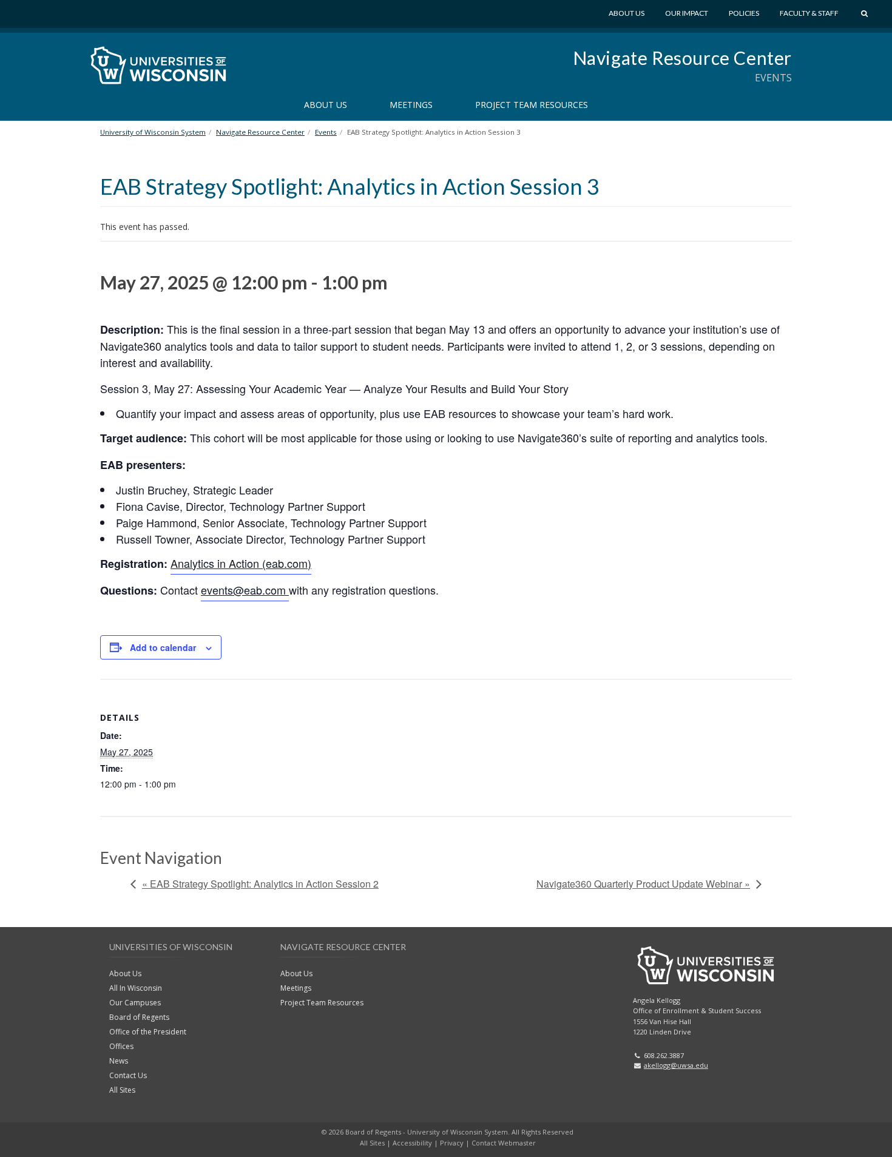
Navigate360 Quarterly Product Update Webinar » (643, 884)
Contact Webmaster (503, 1142)
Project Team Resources (531, 104)
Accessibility (412, 1142)
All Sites (122, 1090)
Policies (744, 13)
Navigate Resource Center (682, 58)
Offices (121, 1046)
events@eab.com (245, 590)
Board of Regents (139, 1017)
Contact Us (128, 1075)
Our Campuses (135, 1002)
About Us (626, 13)
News (118, 1061)
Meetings (411, 104)
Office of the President (147, 1032)
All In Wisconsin (135, 988)
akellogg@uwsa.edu (676, 1065)
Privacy (452, 1142)
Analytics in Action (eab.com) (241, 563)
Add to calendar (163, 647)
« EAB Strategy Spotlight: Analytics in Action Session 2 (260, 884)
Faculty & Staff (809, 13)
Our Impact (686, 13)
